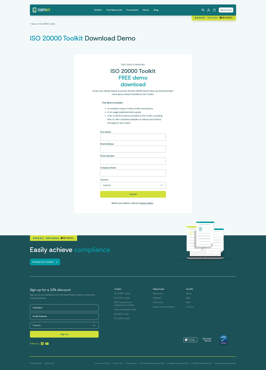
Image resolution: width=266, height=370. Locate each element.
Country (104, 179)
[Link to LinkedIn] (42, 343)
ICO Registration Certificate (178, 363)
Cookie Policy (118, 363)
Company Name (108, 167)
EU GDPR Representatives (201, 363)
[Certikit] (41, 10)
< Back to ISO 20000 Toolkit (42, 24)
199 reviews (212, 18)
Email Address (107, 144)
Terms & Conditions (102, 363)
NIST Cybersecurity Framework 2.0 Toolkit (124, 303)
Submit (133, 194)
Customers (132, 9)
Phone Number (107, 155)
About (146, 9)
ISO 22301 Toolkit (122, 318)
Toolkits (98, 9)
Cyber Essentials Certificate (225, 363)
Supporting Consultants (164, 307)
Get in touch (226, 10)
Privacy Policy (131, 363)
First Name (105, 132)
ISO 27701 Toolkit (122, 298)
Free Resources (114, 9)
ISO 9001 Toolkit (121, 314)
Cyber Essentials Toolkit (125, 309)
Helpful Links (158, 289)
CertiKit (189, 289)
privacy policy (146, 203)
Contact (190, 307)
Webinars (157, 298)
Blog (156, 9)
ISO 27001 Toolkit (122, 293)
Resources (158, 293)
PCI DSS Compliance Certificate (152, 363)
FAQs (188, 302)
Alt (53, 363)
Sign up (64, 334)
